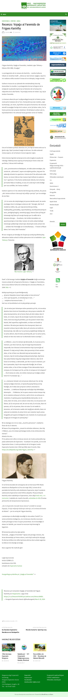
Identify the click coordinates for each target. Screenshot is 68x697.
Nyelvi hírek (53, 201)
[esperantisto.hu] (58, 65)
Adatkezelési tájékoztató (32, 682)
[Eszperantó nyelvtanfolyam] (58, 80)
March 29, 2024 (40, 599)
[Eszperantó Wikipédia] (58, 108)
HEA (11, 32)
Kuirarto (52, 195)
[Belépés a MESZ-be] (58, 114)
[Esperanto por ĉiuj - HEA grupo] (58, 48)
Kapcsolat (27, 675)
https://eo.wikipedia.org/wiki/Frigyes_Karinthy (17, 450)
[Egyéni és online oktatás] (58, 72)
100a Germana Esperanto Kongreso (6, 656)
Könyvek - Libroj (15, 21)
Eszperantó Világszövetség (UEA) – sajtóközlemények (57, 165)
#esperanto (16, 594)
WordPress (45, 694)
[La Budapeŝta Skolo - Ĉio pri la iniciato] (58, 38)
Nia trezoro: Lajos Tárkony (23, 272)
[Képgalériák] (58, 119)
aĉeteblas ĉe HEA (35, 498)
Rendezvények (54, 205)
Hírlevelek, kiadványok (57, 177)
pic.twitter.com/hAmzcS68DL (33, 596)
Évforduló (53, 171)
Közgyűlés (53, 192)
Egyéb (52, 154)
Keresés (52, 221)
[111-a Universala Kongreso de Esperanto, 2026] (58, 94)
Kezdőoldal (27, 680)
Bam (51, 694)
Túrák (51, 211)
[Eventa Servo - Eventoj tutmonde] (58, 25)
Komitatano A (6, 21)
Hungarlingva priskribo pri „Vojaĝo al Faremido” (18, 574)
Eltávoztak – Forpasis (56, 157)
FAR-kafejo (53, 174)
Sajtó (51, 208)
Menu (4, 14)
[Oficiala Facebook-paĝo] (58, 53)
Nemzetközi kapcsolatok (57, 198)
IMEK (51, 183)
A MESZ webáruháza (53, 677)
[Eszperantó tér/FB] (58, 59)
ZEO (51, 214)
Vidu (7, 287)
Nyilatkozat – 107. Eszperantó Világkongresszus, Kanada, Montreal (23, 657)
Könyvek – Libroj (55, 189)
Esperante (53, 160)
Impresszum (28, 677)
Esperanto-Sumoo (16, 566)
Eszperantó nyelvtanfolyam (55, 675)
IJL (51, 180)
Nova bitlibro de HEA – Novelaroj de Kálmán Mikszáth (39, 656)
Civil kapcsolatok (55, 151)
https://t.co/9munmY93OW (13, 596)
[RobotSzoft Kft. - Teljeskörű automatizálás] (58, 137)
